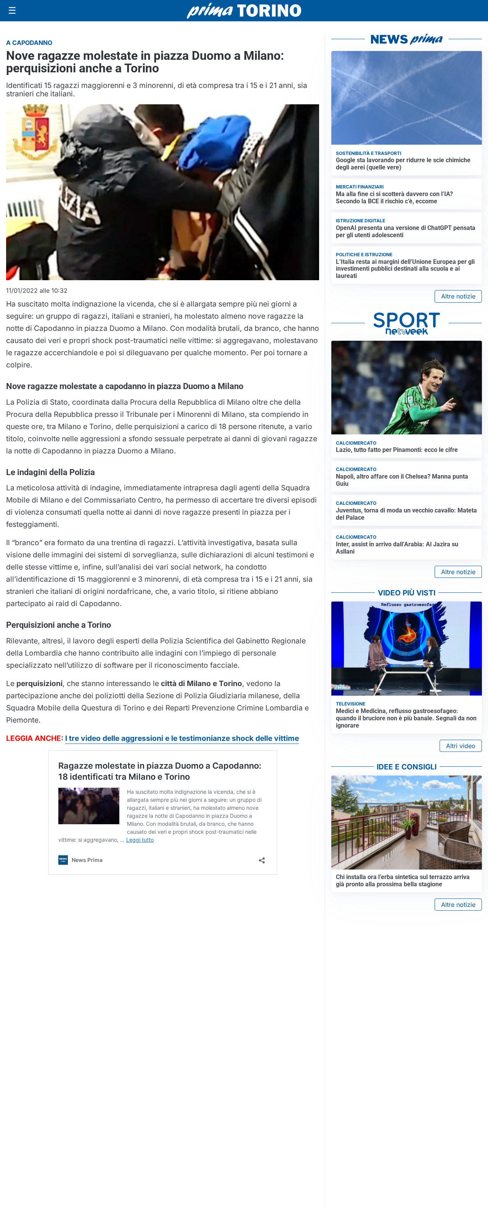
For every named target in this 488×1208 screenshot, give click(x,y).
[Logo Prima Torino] (244, 11)
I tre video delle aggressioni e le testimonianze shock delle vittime (182, 738)
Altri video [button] (460, 746)
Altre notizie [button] (458, 296)
